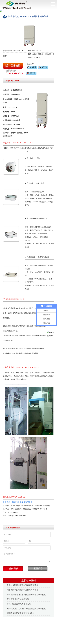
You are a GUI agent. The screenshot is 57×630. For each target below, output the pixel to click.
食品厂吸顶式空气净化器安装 (19, 604)
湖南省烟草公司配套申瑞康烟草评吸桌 (22, 590)
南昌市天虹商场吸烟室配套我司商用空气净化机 (26, 594)
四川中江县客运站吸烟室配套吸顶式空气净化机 (26, 608)
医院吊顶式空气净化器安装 (18, 599)
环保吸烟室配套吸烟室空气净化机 (21, 613)
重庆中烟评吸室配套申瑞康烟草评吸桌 (22, 585)
